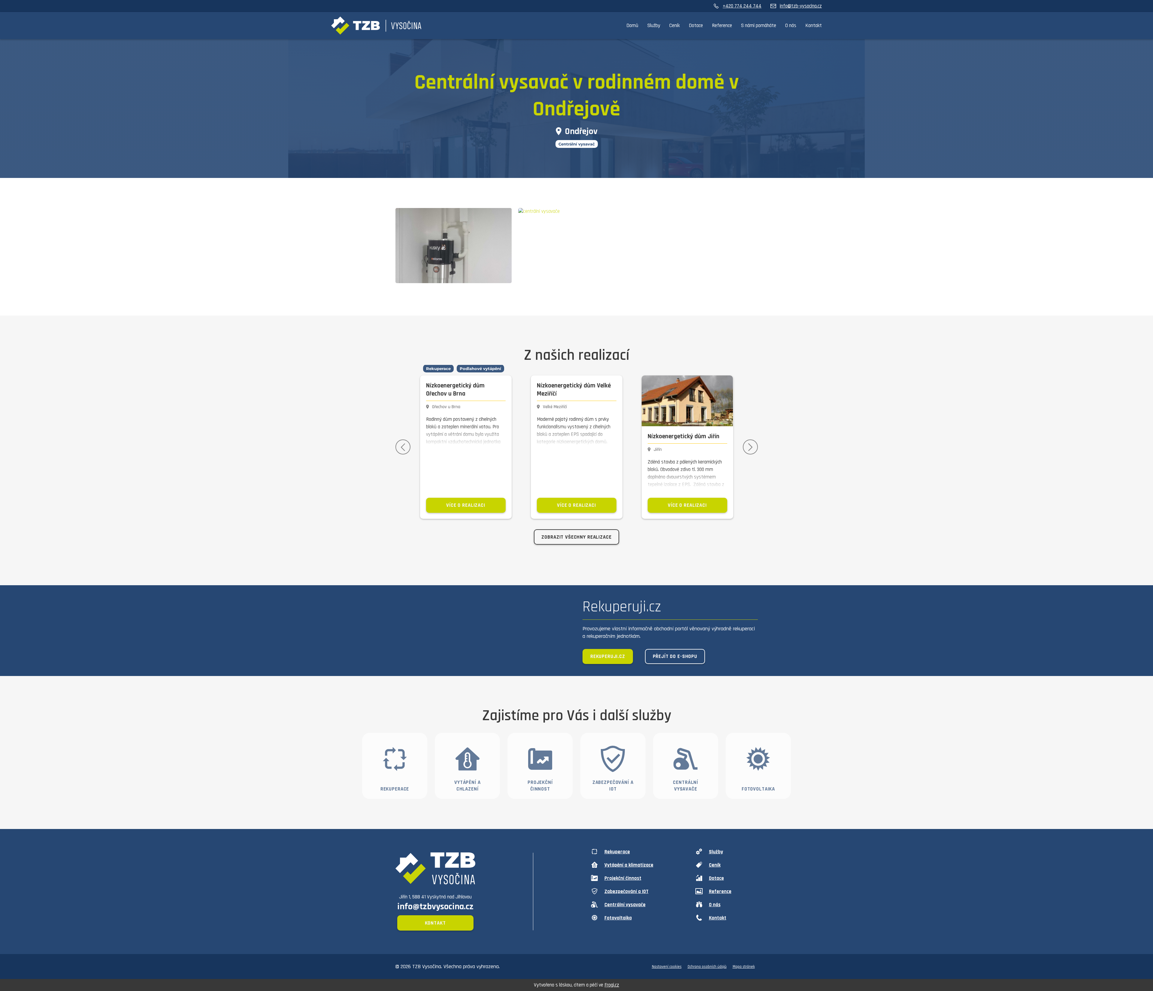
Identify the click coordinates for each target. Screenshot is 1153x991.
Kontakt (813, 25)
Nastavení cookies (667, 966)
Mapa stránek (744, 966)
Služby (653, 25)
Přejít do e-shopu (675, 656)
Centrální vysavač (576, 144)
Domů (632, 25)
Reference (722, 25)
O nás (790, 25)
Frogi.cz (611, 985)
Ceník (674, 25)
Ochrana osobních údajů (707, 966)
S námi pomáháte (758, 25)
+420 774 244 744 (742, 6)
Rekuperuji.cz (607, 656)
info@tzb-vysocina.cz (801, 6)
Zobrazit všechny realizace (576, 537)
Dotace (696, 25)
